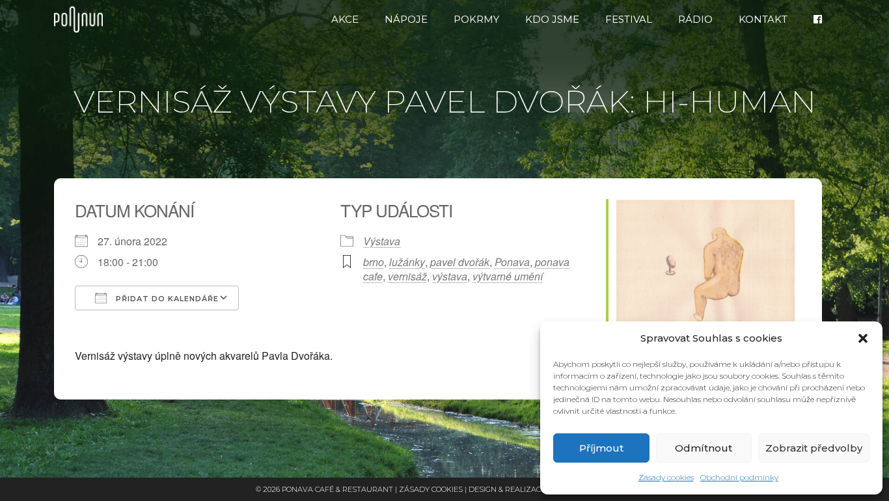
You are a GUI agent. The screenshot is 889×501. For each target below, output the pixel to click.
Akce (345, 19)
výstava (449, 276)
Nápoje (406, 19)
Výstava (381, 241)
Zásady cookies (666, 477)
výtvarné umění (507, 276)
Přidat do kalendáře (166, 298)
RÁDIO (695, 19)
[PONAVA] (81, 19)
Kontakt (763, 19)
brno (373, 261)
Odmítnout (703, 448)
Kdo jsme (552, 19)
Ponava (512, 261)
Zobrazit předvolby (813, 448)
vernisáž (407, 276)
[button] (862, 338)
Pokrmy (476, 19)
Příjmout (601, 448)
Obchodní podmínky (739, 477)
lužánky (407, 261)
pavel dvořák (459, 261)
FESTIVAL (628, 19)
